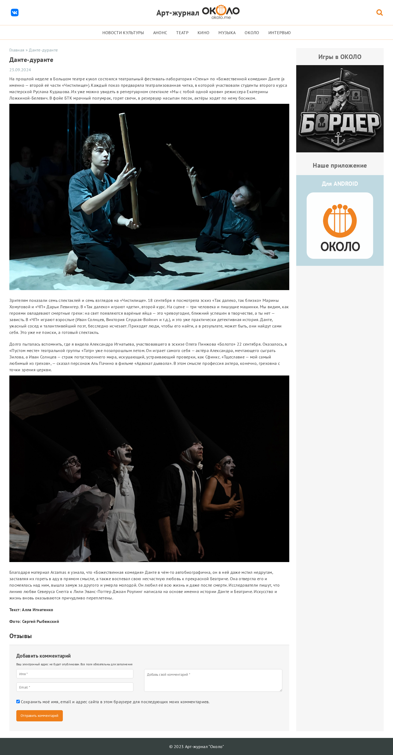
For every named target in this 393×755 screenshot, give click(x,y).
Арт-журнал (177, 12)
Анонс (160, 32)
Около (252, 32)
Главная (16, 50)
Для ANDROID (340, 183)
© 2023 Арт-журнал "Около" (196, 746)
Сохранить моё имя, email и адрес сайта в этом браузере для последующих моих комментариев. (115, 701)
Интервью (279, 32)
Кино (203, 32)
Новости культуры (123, 32)
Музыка (227, 32)
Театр (182, 32)
